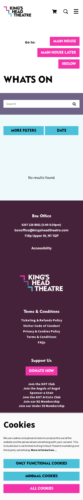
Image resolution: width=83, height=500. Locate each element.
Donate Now (41, 371)
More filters (23, 130)
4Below (69, 64)
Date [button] (61, 130)
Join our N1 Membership (41, 401)
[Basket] (55, 11)
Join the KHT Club (41, 384)
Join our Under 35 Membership (42, 406)
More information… (44, 450)
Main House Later (58, 52)
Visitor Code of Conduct (41, 326)
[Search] (74, 104)
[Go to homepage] (20, 11)
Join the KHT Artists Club (42, 397)
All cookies (41, 488)
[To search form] (65, 11)
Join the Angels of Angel (41, 388)
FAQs (41, 342)
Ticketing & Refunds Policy (41, 320)
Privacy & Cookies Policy (41, 331)
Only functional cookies (41, 463)
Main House (64, 41)
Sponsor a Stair (41, 393)
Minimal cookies (41, 476)
